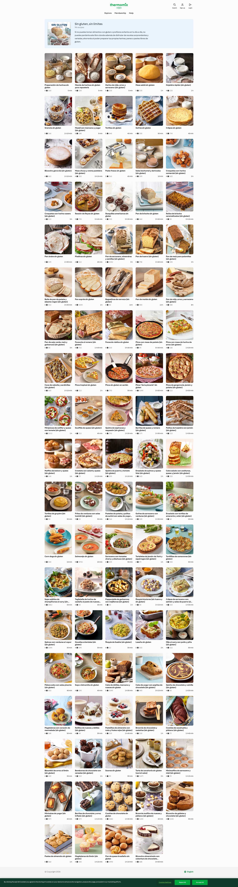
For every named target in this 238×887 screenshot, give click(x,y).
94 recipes (79, 27)
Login (190, 8)
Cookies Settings (165, 882)
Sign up (182, 8)
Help (131, 13)
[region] (119, 882)
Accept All (200, 882)
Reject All (182, 882)
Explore (108, 13)
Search (174, 8)
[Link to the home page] (119, 6)
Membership (120, 13)
